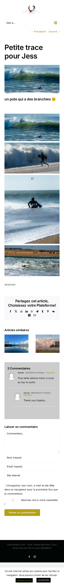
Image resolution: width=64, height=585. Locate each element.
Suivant (53, 31)
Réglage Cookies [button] (24, 580)
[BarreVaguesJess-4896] (32, 66)
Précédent (40, 31)
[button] (6, 344)
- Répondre (49, 373)
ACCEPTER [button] (43, 580)
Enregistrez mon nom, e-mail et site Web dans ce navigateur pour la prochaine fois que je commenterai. (31, 489)
